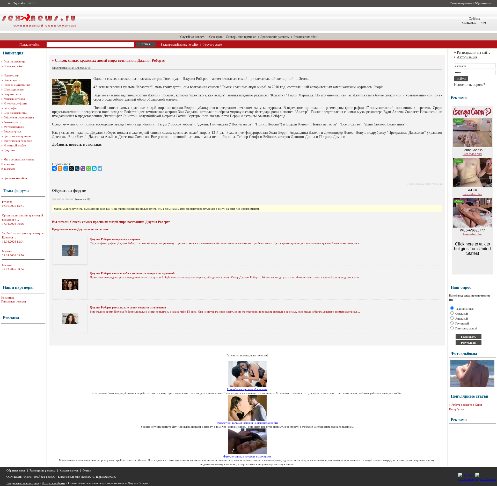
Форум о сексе (212, 44)
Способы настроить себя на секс (247, 389)
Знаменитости (12, 122)
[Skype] (94, 168)
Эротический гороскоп (18, 141)
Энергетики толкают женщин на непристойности (247, 423)
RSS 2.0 (32, 3)
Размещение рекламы (461, 3)
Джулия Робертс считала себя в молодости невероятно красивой (132, 273)
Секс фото (216, 36)
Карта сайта (19, 3)
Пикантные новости (13, 301)
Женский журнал (14, 99)
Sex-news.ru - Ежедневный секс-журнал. (66, 476)
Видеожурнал (12, 131)
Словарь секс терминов (241, 36)
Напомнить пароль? (469, 84)
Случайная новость (192, 36)
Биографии (10, 108)
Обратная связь (483, 3)
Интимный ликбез (15, 145)
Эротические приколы (17, 136)
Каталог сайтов (69, 470)
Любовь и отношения (17, 85)
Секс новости (12, 80)
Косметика (7, 297)
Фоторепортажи (14, 127)
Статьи (87, 470)
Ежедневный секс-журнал (22, 483)
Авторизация (467, 56)
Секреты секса (12, 94)
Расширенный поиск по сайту (180, 44)
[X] (71, 168)
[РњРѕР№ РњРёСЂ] (65, 168)
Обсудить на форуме (69, 190)
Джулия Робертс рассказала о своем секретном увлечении (128, 307)
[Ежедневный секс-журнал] (39, 29)
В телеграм (8, 169)
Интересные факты (15, 103)
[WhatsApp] (88, 168)
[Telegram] (100, 168)
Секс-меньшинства (15, 113)
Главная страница (14, 61)
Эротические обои (305, 36)
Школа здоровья (14, 89)
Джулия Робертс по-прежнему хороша (115, 239)
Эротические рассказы (274, 36)
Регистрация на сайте (473, 52)
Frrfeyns (7, 201)
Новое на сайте (13, 66)
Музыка (7, 251)
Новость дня (11, 75)
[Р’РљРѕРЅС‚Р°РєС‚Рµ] (54, 168)
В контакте (7, 164)
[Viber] (83, 168)
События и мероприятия (19, 117)
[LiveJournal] (77, 168)
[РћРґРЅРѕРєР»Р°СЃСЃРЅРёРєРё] (60, 168)
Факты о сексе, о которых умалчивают (247, 456)
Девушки (9, 150)
